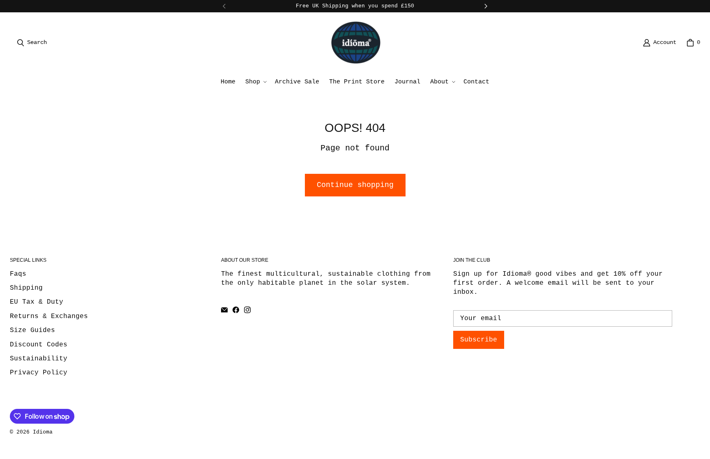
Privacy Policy (38, 372)
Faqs (18, 274)
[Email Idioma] (224, 310)
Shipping (26, 288)
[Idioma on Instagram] (247, 310)
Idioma (43, 432)
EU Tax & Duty (36, 302)
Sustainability (38, 358)
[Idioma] (356, 43)
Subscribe (478, 340)
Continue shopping (355, 185)
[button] (255, 82)
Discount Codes (38, 344)
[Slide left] (224, 6)
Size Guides (32, 330)
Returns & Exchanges (49, 316)
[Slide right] (485, 6)
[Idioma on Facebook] (236, 310)
